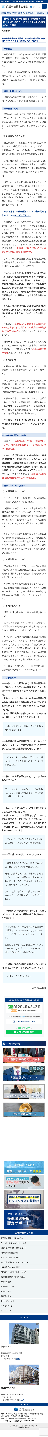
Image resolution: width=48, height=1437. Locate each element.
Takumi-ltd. (27, 1427)
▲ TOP (24, 1404)
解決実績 (29, 13)
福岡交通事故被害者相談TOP (12, 13)
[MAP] (18, 1358)
